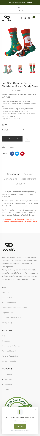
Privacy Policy (7, 323)
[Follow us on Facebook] (12, 154)
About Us (5, 292)
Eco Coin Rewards (9, 361)
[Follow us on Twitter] (17, 154)
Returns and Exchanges (11, 346)
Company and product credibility (14, 308)
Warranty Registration (10, 356)
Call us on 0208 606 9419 (11, 318)
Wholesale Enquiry (9, 302)
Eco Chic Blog (7, 297)
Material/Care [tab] (28, 179)
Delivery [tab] (20, 183)
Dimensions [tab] (10, 179)
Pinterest (8, 384)
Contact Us (6, 341)
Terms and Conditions (10, 351)
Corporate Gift (7, 313)
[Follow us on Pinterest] (22, 154)
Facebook (8, 374)
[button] (7, 90)
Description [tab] (13, 174)
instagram (8, 379)
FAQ (3, 336)
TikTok (7, 389)
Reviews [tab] (28, 174)
